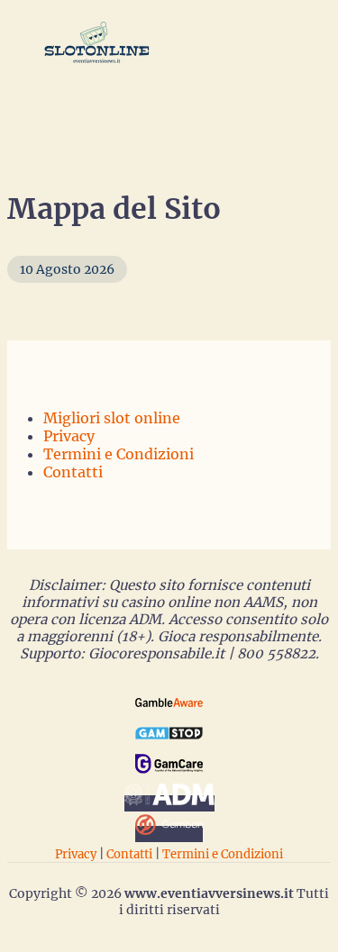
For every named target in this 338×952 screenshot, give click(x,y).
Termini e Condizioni (118, 454)
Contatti (73, 472)
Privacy (69, 436)
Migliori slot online (111, 418)
